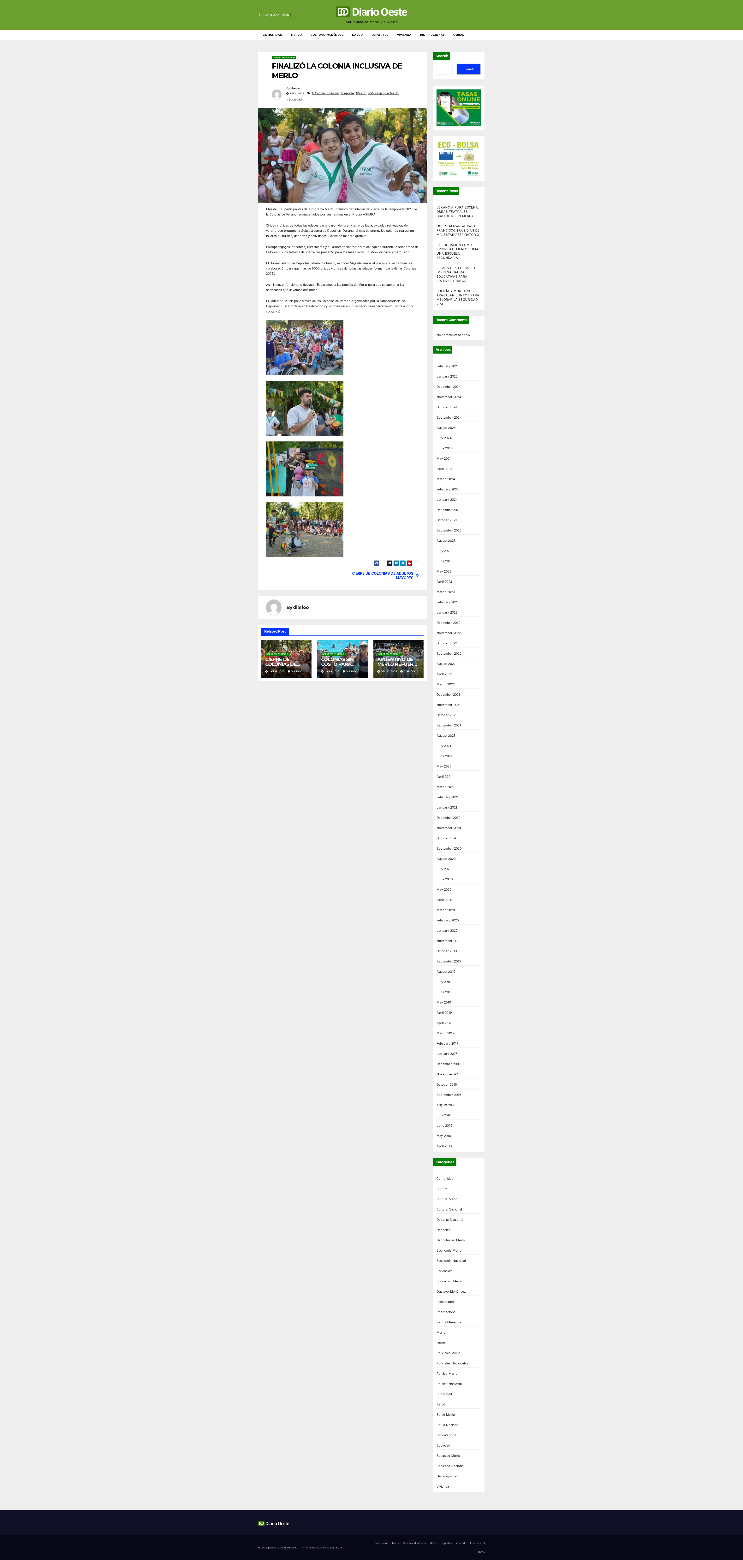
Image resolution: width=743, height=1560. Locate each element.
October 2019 (447, 951)
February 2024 (448, 489)
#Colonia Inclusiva (325, 93)
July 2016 (444, 1115)
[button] (483, 35)
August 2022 (446, 664)
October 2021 (447, 715)
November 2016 (449, 1074)
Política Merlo (447, 1373)
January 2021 (447, 807)
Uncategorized (448, 1476)
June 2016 (444, 1125)
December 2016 (448, 1064)
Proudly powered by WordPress (277, 1547)
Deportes (380, 35)
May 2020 (444, 889)
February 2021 (447, 797)
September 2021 (449, 725)
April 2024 (444, 469)
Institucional (432, 35)
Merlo (296, 35)
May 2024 (444, 458)
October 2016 (447, 1084)
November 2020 (449, 828)
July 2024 (444, 438)
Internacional (446, 1312)
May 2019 (444, 1002)
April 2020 (444, 900)
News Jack (315, 1547)
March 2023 (446, 592)
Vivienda (404, 35)
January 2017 (447, 1054)
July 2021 (444, 746)
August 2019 (446, 972)
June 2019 (444, 992)
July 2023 (444, 551)
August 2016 (446, 1105)
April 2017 (444, 1023)
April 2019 (444, 1013)
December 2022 (449, 623)
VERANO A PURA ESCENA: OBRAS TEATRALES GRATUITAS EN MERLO (458, 211)
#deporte (347, 93)
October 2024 (447, 407)
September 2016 (449, 1095)
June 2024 (445, 448)
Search (442, 56)
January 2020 (447, 930)
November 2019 (449, 941)
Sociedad (443, 1445)
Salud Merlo (446, 1415)
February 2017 (448, 1043)
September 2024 (449, 417)
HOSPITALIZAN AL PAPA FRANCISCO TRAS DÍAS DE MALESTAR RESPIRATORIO (458, 230)
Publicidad (444, 1394)
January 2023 (447, 612)
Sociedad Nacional (450, 1466)
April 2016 (444, 1146)
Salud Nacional (448, 1425)
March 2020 (446, 910)
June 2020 (445, 879)
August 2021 (446, 736)
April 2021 (444, 777)
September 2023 (449, 530)
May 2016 (444, 1136)
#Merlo (361, 93)
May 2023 (444, 571)
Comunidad (272, 35)
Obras (458, 35)
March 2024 (446, 479)
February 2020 (448, 920)
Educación (444, 1271)
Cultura (442, 1189)
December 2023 (449, 510)
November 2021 (449, 705)
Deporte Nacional (450, 1220)
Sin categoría (446, 1435)
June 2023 (445, 561)
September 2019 (449, 961)
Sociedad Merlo (448, 1456)
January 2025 (447, 376)
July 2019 (444, 982)
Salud (357, 35)
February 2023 (448, 602)
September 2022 (449, 653)
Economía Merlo (449, 1250)
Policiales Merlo (448, 1353)
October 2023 (447, 520)
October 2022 (447, 643)
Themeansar (334, 1547)
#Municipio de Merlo (383, 93)
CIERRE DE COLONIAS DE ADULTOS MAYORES (382, 575)
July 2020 (444, 869)
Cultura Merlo (447, 1199)
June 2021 (444, 756)
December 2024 (449, 387)
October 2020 (447, 838)
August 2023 (446, 541)
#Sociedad (294, 99)
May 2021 (444, 766)
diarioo (295, 88)
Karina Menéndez (450, 1322)
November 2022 (449, 633)
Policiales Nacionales (452, 1363)
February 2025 (448, 366)
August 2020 (446, 859)
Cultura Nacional (449, 1209)
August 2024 (446, 428)
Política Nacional (449, 1384)
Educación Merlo (449, 1281)
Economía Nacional (451, 1261)
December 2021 (448, 694)
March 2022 (446, 684)
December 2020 (449, 818)
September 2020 (449, 848)
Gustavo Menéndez (327, 35)
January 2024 (447, 499)
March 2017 (446, 1033)
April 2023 (444, 582)
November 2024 (449, 397)
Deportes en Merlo (284, 57)
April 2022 (444, 674)
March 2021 (445, 787)
